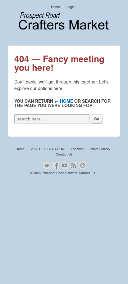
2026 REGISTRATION (48, 148)
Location (77, 148)
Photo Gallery (100, 148)
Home (55, 6)
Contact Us (64, 153)
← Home (63, 101)
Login (70, 6)
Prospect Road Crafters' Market (66, 172)
